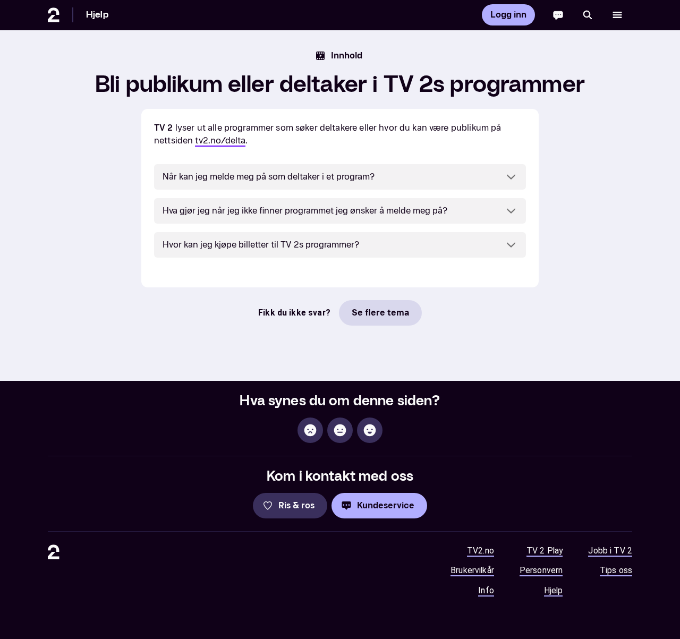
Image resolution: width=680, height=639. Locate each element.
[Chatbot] (558, 15)
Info (486, 590)
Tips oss (616, 570)
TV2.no (480, 551)
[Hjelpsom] (369, 430)
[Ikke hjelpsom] (310, 430)
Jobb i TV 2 (610, 551)
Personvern (541, 570)
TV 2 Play (544, 551)
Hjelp (97, 15)
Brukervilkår (472, 570)
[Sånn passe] (340, 430)
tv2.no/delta (220, 140)
